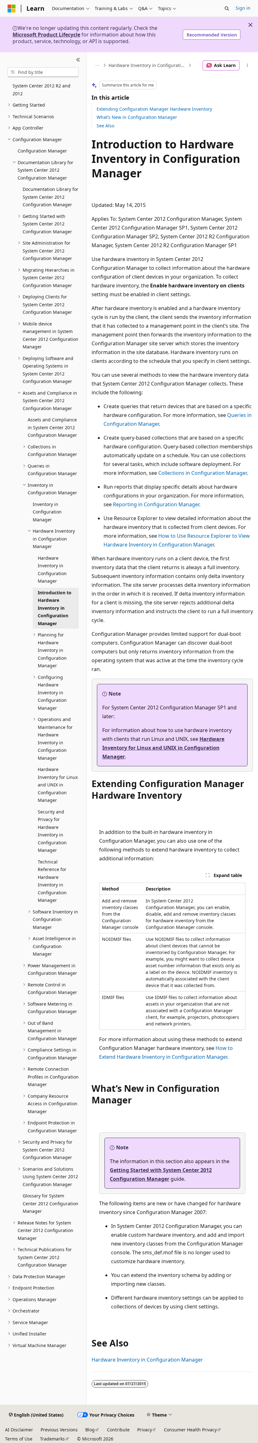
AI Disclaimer (19, 1430)
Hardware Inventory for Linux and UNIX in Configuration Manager (163, 747)
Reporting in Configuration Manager (156, 504)
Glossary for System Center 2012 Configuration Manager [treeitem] (50, 1203)
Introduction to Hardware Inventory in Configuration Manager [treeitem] (54, 608)
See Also (105, 126)
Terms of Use (18, 1439)
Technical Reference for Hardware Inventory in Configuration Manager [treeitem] (52, 881)
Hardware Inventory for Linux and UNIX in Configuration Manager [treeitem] (58, 784)
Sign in (243, 8)
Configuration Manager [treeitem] (42, 151)
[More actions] (247, 65)
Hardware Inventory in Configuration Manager (148, 65)
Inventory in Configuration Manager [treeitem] (47, 512)
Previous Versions (59, 1430)
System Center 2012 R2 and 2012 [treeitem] (41, 90)
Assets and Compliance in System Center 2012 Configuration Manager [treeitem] (52, 427)
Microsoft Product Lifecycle (46, 34)
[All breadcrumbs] (97, 65)
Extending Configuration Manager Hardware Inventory (154, 109)
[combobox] (43, 72)
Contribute (118, 1430)
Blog (90, 1430)
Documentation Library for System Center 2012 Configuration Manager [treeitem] (50, 197)
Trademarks (52, 1439)
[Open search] (227, 8)
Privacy (144, 1430)
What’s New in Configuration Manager (137, 117)
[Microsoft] (12, 8)
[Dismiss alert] (250, 25)
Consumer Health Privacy (190, 1430)
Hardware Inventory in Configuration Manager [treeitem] (52, 569)
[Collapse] (78, 60)
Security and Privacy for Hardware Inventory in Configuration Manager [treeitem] (52, 831)
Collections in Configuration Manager (202, 472)
